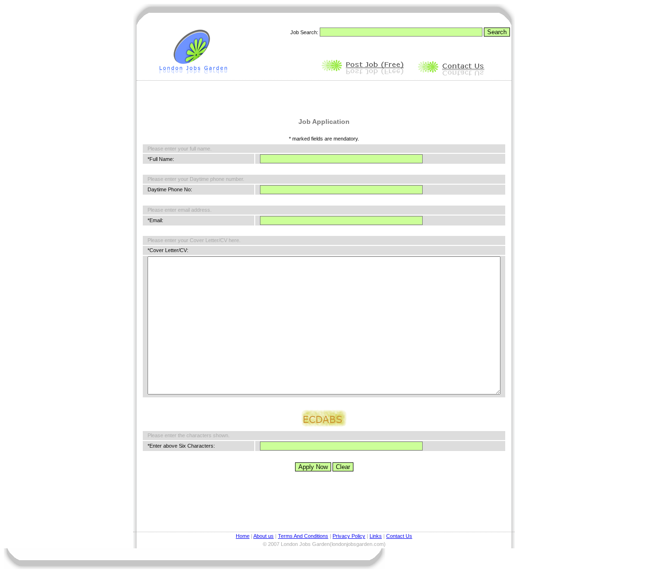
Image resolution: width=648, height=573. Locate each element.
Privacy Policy (349, 536)
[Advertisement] (324, 96)
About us (263, 536)
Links (376, 536)
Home (243, 536)
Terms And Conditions (303, 536)
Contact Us (399, 536)
